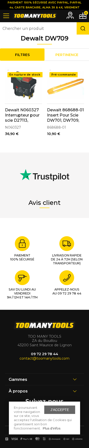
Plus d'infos (51, 428)
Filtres (22, 55)
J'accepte (59, 410)
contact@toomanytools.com (44, 358)
